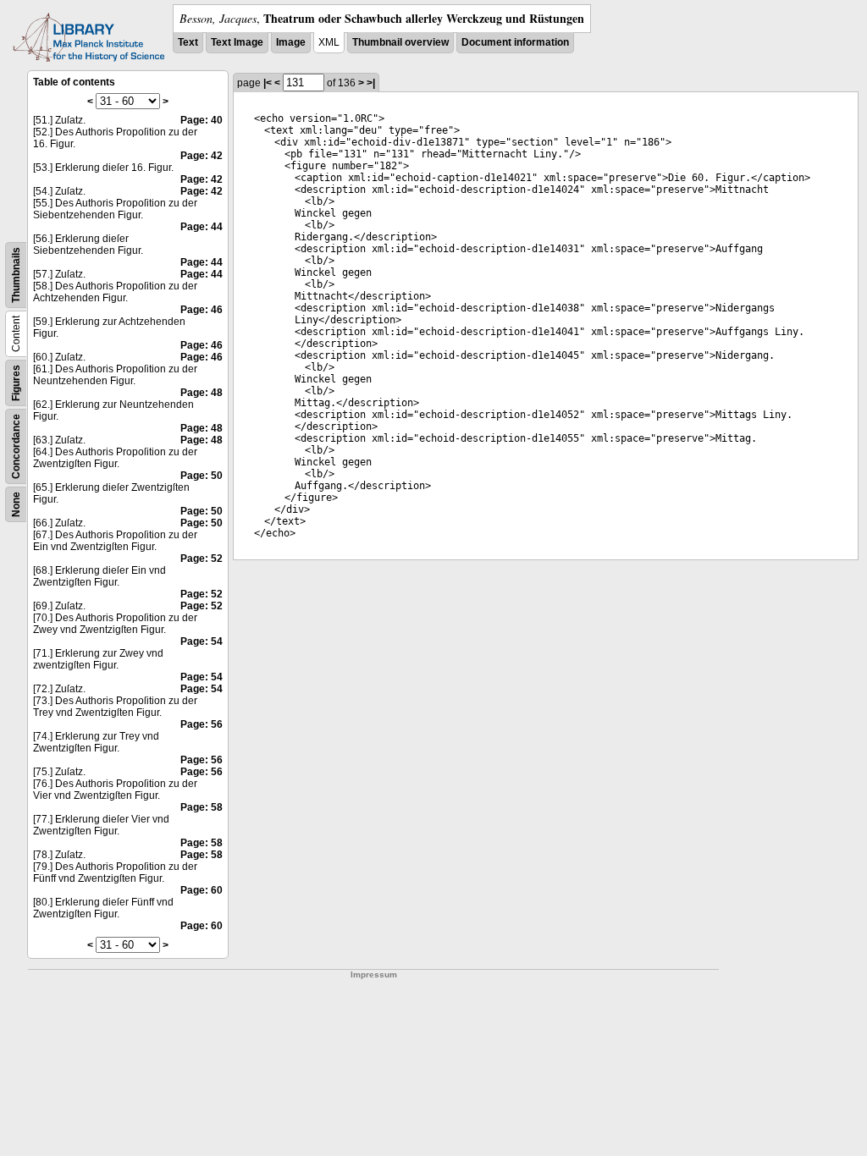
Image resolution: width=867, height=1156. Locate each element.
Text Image (237, 42)
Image (291, 42)
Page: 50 (201, 476)
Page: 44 (201, 227)
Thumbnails (16, 275)
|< (267, 83)
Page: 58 (201, 807)
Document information (515, 42)
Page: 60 (201, 890)
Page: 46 (201, 310)
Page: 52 (201, 558)
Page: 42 (201, 156)
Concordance (16, 446)
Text (188, 42)
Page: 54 (201, 641)
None (16, 504)
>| (371, 83)
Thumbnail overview (400, 42)
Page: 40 (201, 120)
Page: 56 (201, 724)
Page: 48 (201, 393)
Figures (16, 383)
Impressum (374, 974)
